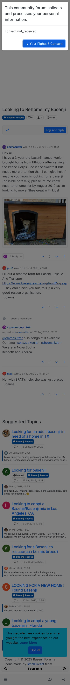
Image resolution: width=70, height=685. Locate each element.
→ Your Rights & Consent (44, 44)
